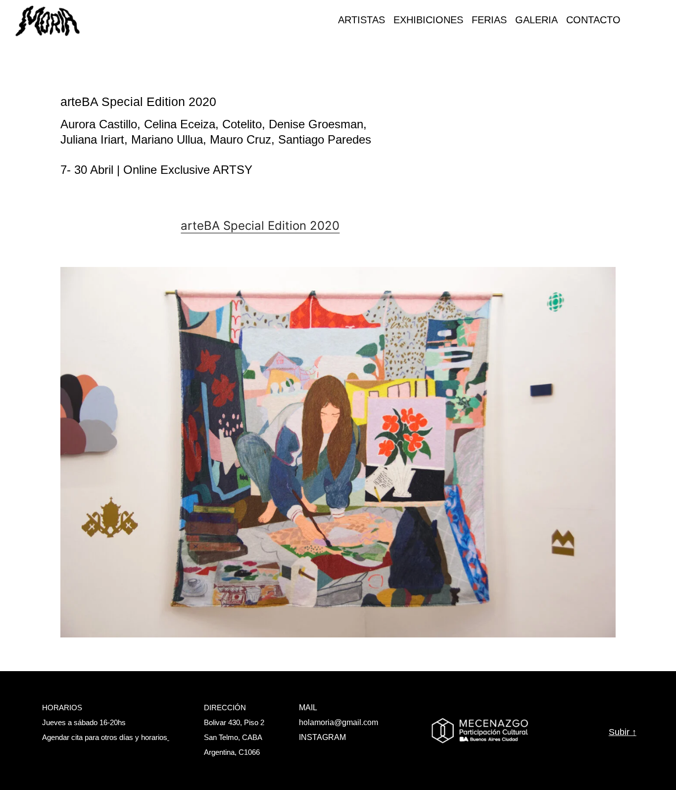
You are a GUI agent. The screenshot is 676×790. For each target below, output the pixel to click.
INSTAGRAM (322, 737)
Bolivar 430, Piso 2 (234, 722)
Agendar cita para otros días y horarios (104, 737)
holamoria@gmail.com (338, 722)
